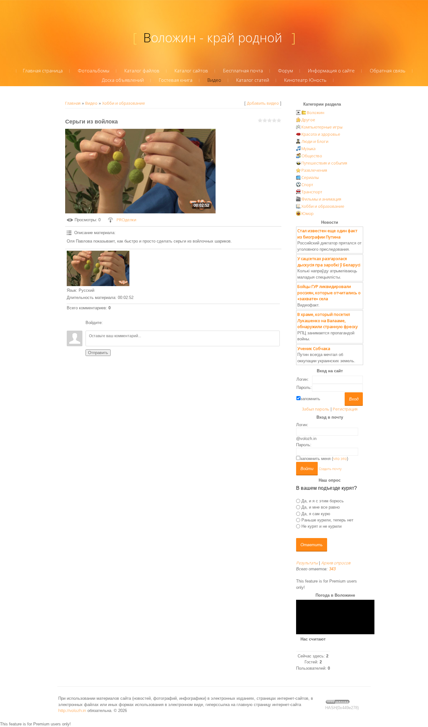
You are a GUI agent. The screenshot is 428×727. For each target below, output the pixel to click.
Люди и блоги (314, 141)
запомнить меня (315, 458)
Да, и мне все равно (320, 507)
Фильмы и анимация (321, 199)
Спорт (307, 184)
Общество (311, 156)
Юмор (307, 213)
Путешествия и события (324, 163)
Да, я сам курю (315, 513)
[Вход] (108, 322)
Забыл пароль (315, 409)
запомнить (310, 398)
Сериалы (310, 177)
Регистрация (345, 409)
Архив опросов (335, 563)
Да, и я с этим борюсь (322, 501)
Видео (91, 103)
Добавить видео (263, 103)
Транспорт (311, 192)
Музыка (308, 148)
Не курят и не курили (321, 526)
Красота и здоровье (320, 134)
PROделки (126, 219)
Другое (308, 120)
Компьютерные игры (321, 127)
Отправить (98, 352)
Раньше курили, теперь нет (327, 520)
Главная (73, 103)
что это (340, 458)
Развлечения (314, 170)
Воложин (315, 112)
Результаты (307, 563)
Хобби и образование (123, 103)
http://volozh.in (72, 710)
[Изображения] (98, 268)
